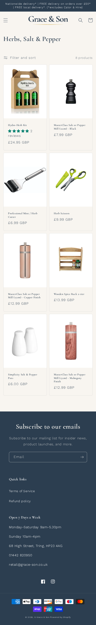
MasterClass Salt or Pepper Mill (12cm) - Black (70, 126)
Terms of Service (22, 491)
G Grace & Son (42, 617)
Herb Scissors (62, 213)
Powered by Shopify (60, 617)
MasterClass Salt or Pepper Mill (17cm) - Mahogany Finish (70, 378)
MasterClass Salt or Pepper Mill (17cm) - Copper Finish (24, 295)
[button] (5, 20)
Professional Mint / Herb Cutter (22, 215)
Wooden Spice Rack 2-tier (69, 294)
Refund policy (20, 501)
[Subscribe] (82, 457)
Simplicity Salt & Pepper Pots (22, 376)
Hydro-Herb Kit (17, 125)
